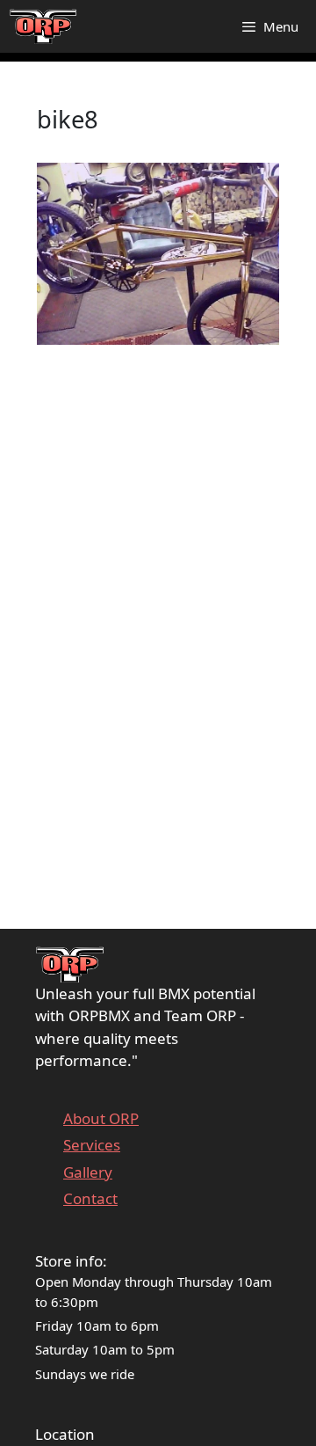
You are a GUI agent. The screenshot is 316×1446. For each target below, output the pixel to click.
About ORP (101, 1118)
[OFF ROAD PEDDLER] (43, 26)
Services (91, 1145)
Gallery (87, 1172)
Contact (90, 1198)
